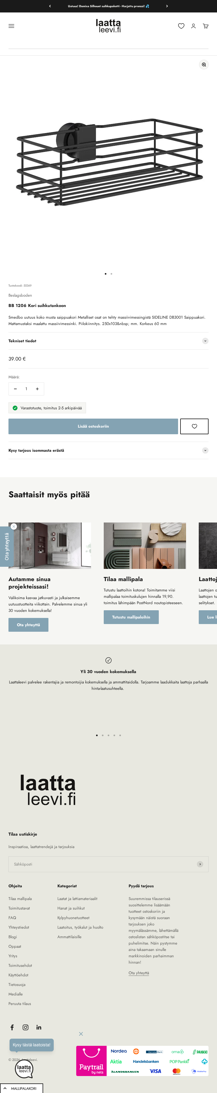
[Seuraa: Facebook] (12, 1027)
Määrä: (14, 377)
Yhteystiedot (18, 927)
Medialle (15, 994)
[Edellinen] (50, 6)
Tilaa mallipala (20, 899)
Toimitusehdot (20, 965)
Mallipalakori (23, 1088)
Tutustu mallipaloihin (131, 617)
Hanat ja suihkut (71, 908)
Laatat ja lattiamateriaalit (77, 899)
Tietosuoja (16, 984)
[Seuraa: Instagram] (25, 1027)
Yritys (12, 956)
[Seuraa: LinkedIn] (39, 1027)
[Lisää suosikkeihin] (194, 426)
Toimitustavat (19, 908)
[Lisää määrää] (37, 389)
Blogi (12, 937)
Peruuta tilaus (19, 1004)
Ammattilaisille (69, 937)
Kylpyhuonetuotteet (73, 918)
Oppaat (14, 946)
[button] (7, 546)
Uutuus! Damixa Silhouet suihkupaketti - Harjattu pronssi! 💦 (108, 6)
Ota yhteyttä (28, 625)
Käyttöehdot (18, 975)
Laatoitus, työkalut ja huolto (80, 927)
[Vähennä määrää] (15, 389)
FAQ (12, 918)
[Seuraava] (167, 6)
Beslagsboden (20, 295)
